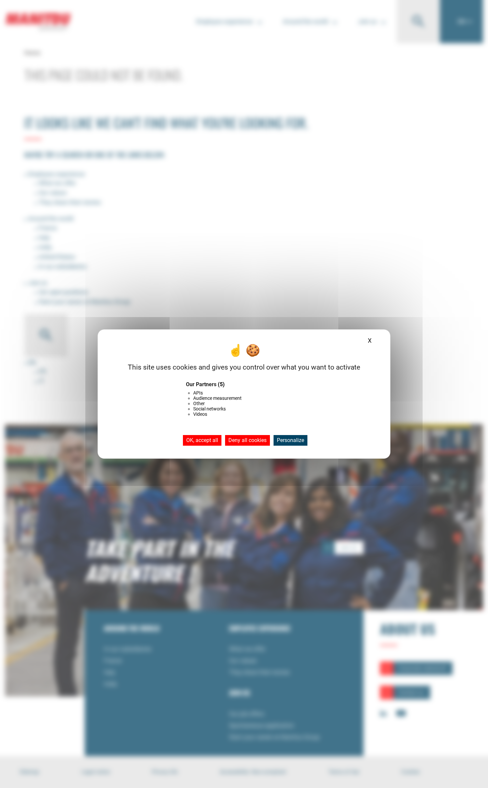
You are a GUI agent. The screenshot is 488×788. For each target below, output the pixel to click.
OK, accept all (202, 440)
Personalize (290, 440)
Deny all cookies (247, 440)
